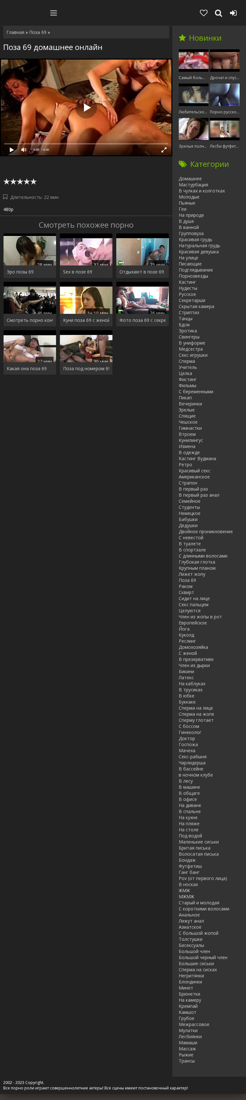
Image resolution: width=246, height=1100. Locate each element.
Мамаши (188, 1042)
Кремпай (188, 1006)
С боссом (189, 726)
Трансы (187, 1061)
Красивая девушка (199, 252)
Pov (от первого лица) (203, 878)
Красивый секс (194, 471)
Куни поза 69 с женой (86, 320)
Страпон (188, 483)
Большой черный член (203, 957)
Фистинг (188, 379)
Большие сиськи (196, 963)
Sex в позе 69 (77, 272)
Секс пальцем (194, 604)
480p (8, 209)
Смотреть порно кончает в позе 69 (30, 320)
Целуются (190, 610)
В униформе (192, 343)
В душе (186, 221)
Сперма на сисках (198, 969)
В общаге (189, 793)
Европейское (193, 623)
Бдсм (184, 325)
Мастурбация (193, 185)
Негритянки (191, 976)
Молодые (189, 197)
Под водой (190, 836)
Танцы (186, 318)
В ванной (189, 227)
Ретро (185, 464)
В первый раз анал (199, 495)
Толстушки (190, 939)
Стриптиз (189, 312)
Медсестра (191, 349)
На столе (189, 830)
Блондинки (190, 982)
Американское (194, 477)
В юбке (186, 696)
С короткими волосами (204, 909)
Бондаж (187, 860)
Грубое (186, 1018)
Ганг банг (189, 872)
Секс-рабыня (193, 757)
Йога (184, 629)
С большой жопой (198, 933)
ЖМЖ (184, 890)
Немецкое (190, 513)
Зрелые (187, 410)
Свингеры (189, 337)
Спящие (187, 416)
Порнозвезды (193, 276)
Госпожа (188, 744)
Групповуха (191, 233)
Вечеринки (190, 404)
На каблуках (192, 683)
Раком (186, 586)
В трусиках (190, 690)
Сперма (187, 361)
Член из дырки (194, 665)
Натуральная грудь (199, 245)
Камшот (187, 1012)
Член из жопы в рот (200, 617)
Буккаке (187, 702)
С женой (188, 653)
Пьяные (187, 203)
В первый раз (193, 489)
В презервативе (196, 659)
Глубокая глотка (197, 562)
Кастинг (187, 282)
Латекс (186, 677)
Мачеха (187, 750)
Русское (187, 294)
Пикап (185, 398)
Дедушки (188, 525)
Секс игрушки (193, 355)
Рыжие (186, 1055)
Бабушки (188, 519)
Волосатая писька (199, 854)
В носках (188, 884)
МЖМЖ (186, 896)
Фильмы (187, 385)
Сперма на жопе (196, 714)
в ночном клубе (196, 775)
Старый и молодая (199, 903)
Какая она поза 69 (27, 368)
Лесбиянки (190, 1036)
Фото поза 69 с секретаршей (142, 320)
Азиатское (190, 927)
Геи (182, 209)
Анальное (189, 915)
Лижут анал (191, 921)
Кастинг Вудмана (197, 458)
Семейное (190, 501)
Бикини (186, 671)
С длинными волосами (203, 556)
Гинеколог (190, 732)
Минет (186, 988)
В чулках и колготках (202, 191)
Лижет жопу (192, 574)
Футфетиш (190, 866)
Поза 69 (187, 580)
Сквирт (186, 592)
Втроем (187, 434)
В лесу (186, 781)
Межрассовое (194, 1024)
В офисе (188, 799)
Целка (185, 373)
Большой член (194, 951)
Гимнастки (190, 428)
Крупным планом (197, 568)
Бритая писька (194, 848)
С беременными (196, 391)
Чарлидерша (192, 763)
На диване (190, 805)
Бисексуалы (191, 945)
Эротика (188, 331)
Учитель (188, 367)
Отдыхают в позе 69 (141, 272)
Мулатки (188, 1030)
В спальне (190, 811)
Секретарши (192, 300)
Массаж (187, 1049)
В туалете (190, 544)
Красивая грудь (195, 239)
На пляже (189, 823)
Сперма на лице (196, 708)
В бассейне (191, 769)
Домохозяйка (193, 647)
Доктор (187, 738)
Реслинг (187, 641)
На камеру (190, 1000)
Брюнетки (189, 994)
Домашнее (190, 178)
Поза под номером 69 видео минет (86, 368)
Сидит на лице (194, 598)
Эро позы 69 (20, 272)
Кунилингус (191, 440)
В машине (189, 787)
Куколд (186, 635)
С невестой (191, 537)
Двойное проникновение (206, 531)
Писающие (190, 264)
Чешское (188, 422)
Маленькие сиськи (199, 842)
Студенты (189, 507)
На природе (191, 215)
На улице (188, 258)
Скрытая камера (196, 306)
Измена (187, 446)
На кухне (188, 817)
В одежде (189, 452)
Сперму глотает (196, 720)
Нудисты (188, 288)
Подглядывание (196, 270)
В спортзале (192, 550)
